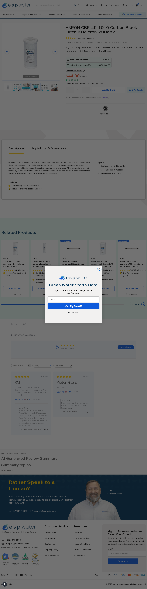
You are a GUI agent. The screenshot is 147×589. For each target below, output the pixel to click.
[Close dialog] (99, 269)
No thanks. (73, 312)
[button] (4, 584)
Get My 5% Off (73, 306)
